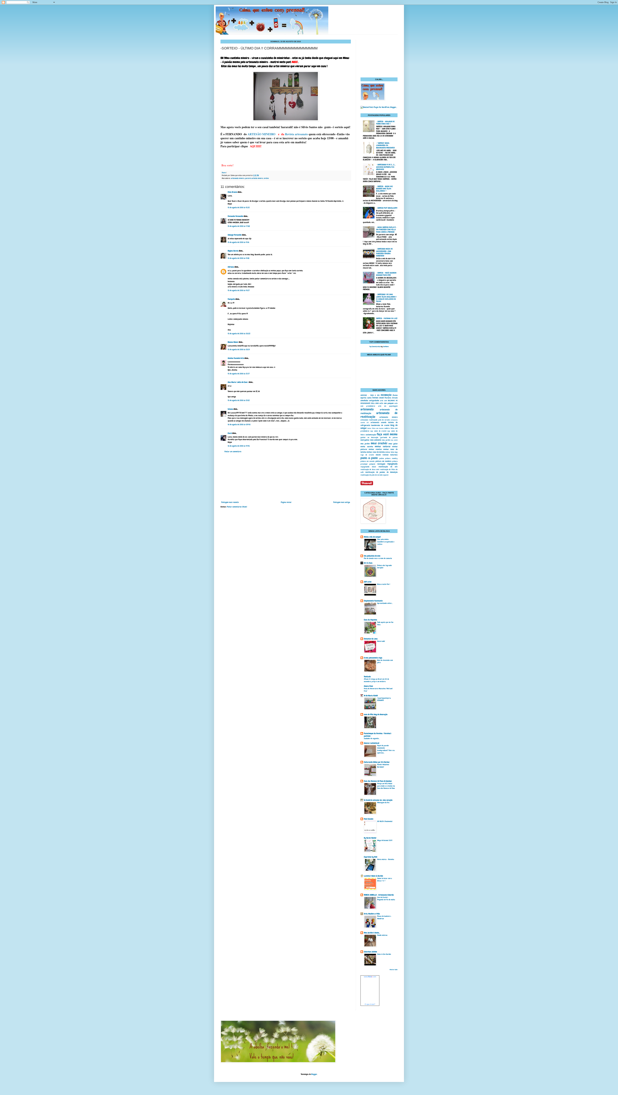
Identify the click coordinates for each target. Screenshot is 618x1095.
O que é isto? (370, 1004)
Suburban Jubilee (370, 951)
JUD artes (367, 582)
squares (386, 475)
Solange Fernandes (235, 235)
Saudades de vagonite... (372, 738)
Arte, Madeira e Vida (372, 913)
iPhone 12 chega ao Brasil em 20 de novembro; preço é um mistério (376, 680)
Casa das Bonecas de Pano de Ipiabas (378, 781)
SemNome (386, 347)
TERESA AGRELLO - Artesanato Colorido (379, 895)
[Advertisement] (286, 477)
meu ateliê (394, 440)
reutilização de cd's (388, 466)
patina (381, 458)
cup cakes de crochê (378, 431)
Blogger (314, 1074)
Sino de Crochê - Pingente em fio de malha (386, 898)
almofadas (364, 400)
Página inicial (286, 502)
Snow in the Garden (384, 954)
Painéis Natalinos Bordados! (383, 765)
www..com (370, 977)
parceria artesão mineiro (254, 178)
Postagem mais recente (230, 502)
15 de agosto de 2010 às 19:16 (238, 242)
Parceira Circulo (391, 397)
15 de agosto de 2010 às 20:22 (239, 333)
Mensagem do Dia (383, 802)
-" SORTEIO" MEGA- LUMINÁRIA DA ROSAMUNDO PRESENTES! (385, 145)
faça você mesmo (387, 434)
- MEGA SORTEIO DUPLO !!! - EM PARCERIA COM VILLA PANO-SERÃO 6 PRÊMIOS (386, 229)
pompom (372, 464)
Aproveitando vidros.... (385, 603)
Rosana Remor (233, 342)
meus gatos (393, 443)
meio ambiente (375, 440)
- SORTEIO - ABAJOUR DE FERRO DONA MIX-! (385, 122)
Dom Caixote (368, 819)
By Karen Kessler (370, 838)
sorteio (266, 178)
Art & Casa (368, 563)
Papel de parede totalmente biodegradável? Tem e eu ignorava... (386, 749)
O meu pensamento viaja (373, 657)
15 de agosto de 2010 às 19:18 (238, 258)
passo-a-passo (369, 458)
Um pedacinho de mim (372, 556)
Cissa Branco (232, 192)
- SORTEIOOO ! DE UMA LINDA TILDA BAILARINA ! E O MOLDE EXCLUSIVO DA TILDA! (386, 298)
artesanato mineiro (237, 178)
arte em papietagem (388, 406)
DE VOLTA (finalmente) (385, 821)
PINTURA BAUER (378, 398)
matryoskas (364, 440)
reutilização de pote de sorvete (371, 475)
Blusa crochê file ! (383, 584)
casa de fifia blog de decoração (375, 714)
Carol (230, 433)
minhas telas (389, 452)
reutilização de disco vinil (369, 469)
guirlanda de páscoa (389, 437)
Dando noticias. (382, 935)
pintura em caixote (367, 461)
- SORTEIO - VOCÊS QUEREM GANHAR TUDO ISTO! (386, 274)
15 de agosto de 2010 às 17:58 (239, 226)
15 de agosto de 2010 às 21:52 (239, 400)
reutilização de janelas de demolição (381, 472)
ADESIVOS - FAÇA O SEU (369, 395)
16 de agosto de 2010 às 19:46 (239, 446)
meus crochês (379, 443)
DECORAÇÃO (386, 395)
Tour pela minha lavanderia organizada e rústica (385, 541)
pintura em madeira (383, 461)
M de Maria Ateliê (371, 695)
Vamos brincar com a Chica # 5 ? (384, 879)
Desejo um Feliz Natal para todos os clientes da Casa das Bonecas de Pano (386, 785)
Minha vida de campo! (372, 537)
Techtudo (367, 676)
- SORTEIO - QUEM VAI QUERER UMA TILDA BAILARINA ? (384, 188)
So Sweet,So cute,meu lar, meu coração (378, 800)
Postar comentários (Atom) (237, 506)
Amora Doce (368, 686)
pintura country (391, 458)
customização (371, 434)
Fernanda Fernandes (235, 216)
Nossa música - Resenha (385, 859)
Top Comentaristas (375, 347)
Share (224, 172)
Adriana (231, 267)
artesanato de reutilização (379, 415)
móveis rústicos (382, 454)
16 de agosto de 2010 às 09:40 (239, 424)
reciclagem (381, 464)
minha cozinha (366, 446)
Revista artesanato (296, 134)
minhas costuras (382, 446)
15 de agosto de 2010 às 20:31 (239, 349)
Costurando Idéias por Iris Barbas (376, 762)
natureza (394, 454)
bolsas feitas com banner (375, 428)
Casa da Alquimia (370, 619)
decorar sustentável (371, 743)
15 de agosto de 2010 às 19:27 (239, 290)
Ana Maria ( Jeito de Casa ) (238, 382)
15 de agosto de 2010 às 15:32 (239, 207)
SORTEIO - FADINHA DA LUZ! (386, 318)
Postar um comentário (233, 451)
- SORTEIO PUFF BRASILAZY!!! (386, 208)
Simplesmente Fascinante (373, 600)
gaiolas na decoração (369, 437)
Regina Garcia (233, 251)
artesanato (367, 409)
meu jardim (386, 440)
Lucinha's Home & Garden (373, 876)
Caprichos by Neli (370, 857)
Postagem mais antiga (341, 502)
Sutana (230, 409)
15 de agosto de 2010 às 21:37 (239, 373)
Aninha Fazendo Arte (236, 358)
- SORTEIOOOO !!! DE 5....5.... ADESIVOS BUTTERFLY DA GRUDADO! (386, 167)
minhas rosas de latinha (376, 452)
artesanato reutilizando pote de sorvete (375, 420)
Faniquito (231, 299)
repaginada (392, 463)
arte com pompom (386, 403)
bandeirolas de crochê (380, 425)
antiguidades (374, 400)
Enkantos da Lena (371, 638)
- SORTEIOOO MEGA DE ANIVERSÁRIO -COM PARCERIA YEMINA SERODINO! (384, 252)
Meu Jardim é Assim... (372, 932)
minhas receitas (375, 449)
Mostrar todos (394, 970)
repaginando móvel (368, 467)
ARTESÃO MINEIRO (261, 134)
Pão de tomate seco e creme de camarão (378, 558)
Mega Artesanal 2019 (384, 840)
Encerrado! (381, 641)
